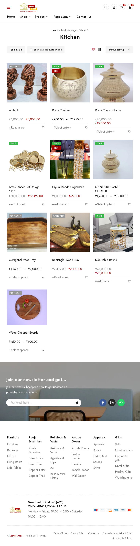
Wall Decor (79, 476)
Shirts (96, 468)
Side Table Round (106, 260)
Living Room (14, 462)
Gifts (118, 444)
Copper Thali (37, 476)
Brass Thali (35, 464)
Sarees (97, 462)
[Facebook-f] (102, 402)
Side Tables (14, 468)
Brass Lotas (36, 458)
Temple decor (80, 470)
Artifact (13, 110)
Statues (76, 464)
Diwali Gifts (122, 466)
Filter (18, 49)
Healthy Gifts (123, 472)
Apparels (98, 444)
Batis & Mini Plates (57, 476)
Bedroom (12, 450)
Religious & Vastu (57, 450)
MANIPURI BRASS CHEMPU (106, 189)
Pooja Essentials (34, 450)
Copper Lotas (37, 470)
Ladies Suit (100, 456)
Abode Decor (80, 448)
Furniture (12, 444)
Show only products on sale (48, 49)
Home (55, 30)
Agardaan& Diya (57, 460)
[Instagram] (112, 402)
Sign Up (76, 402)
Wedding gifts (123, 477)
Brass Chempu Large (108, 110)
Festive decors (76, 456)
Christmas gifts (124, 450)
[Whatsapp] (121, 402)
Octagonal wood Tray (22, 260)
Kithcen (11, 456)
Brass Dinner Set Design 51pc (24, 189)
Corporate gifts (121, 458)
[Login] (114, 7)
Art (52, 468)
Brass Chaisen (61, 110)
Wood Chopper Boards (23, 333)
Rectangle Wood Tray (65, 260)
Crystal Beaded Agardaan (68, 187)
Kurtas (97, 450)
